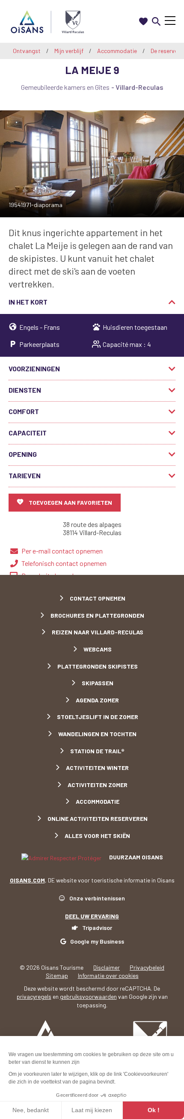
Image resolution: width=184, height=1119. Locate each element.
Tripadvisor (97, 927)
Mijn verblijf (69, 50)
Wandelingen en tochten (97, 733)
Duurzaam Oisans (135, 857)
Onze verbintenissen (97, 898)
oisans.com (27, 880)
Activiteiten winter (97, 767)
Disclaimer (106, 967)
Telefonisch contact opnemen (64, 563)
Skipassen (97, 683)
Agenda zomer (97, 700)
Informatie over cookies (108, 975)
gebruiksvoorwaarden (88, 996)
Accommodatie (117, 50)
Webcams (97, 649)
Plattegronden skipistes (97, 666)
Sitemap (57, 975)
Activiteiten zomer (98, 784)
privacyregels (34, 996)
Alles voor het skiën (97, 835)
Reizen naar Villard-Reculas (97, 632)
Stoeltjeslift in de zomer (97, 716)
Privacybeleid (147, 967)
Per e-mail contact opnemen (62, 551)
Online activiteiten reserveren (97, 818)
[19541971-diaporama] (92, 163)
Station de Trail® (97, 751)
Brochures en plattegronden (97, 615)
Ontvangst (27, 50)
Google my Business (97, 941)
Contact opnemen (97, 598)
